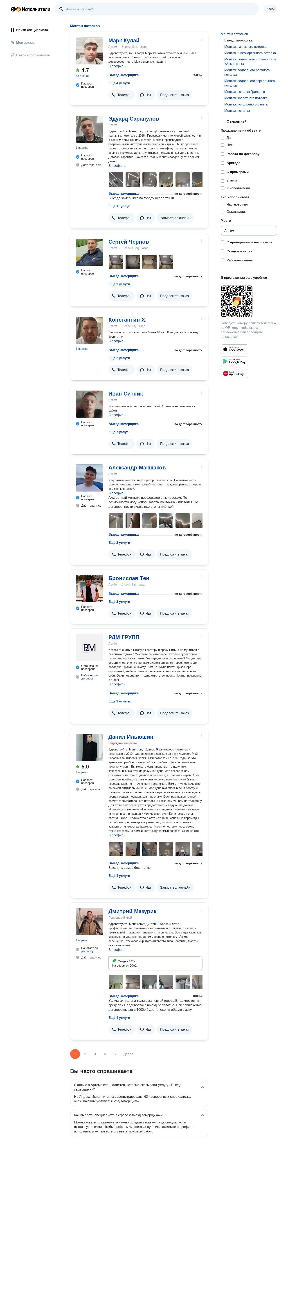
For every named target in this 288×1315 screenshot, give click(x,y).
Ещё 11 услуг (119, 206)
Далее (128, 1054)
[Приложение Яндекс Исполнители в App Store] (234, 349)
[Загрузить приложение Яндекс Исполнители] (249, 301)
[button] (121, 95)
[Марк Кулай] (89, 50)
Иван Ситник (125, 394)
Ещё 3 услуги (119, 284)
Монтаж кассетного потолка (246, 98)
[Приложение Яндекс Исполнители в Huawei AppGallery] (234, 373)
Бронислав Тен (128, 578)
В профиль (116, 66)
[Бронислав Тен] (89, 588)
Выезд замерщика (123, 75)
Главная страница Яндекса (13, 9)
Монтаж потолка (237, 110)
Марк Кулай (124, 40)
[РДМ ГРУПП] (89, 647)
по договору (89, 677)
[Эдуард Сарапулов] (89, 129)
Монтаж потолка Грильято (244, 92)
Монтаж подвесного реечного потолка (247, 72)
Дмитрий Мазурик (132, 911)
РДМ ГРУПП (123, 637)
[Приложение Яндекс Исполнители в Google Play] (234, 361)
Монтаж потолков (234, 34)
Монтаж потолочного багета (246, 104)
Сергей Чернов (128, 242)
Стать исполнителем (33, 55)
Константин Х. (127, 320)
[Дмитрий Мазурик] (89, 921)
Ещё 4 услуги (119, 83)
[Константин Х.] (89, 330)
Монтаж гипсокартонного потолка (250, 53)
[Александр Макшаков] (89, 478)
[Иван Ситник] (89, 404)
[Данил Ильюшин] (89, 747)
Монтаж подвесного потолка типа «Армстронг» (250, 61)
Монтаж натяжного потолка (245, 46)
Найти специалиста (32, 30)
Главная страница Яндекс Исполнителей (30, 9)
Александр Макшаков (137, 467)
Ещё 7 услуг (118, 432)
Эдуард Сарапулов (133, 119)
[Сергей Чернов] (89, 252)
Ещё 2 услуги (119, 358)
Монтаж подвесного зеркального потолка (249, 83)
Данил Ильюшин (130, 737)
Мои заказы (26, 42)
